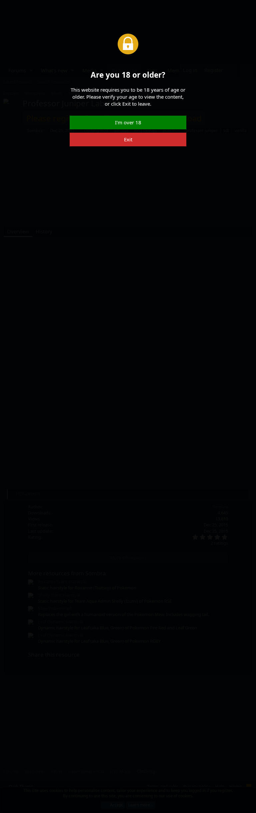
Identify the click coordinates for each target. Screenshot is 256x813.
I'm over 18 (128, 122)
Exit (128, 139)
